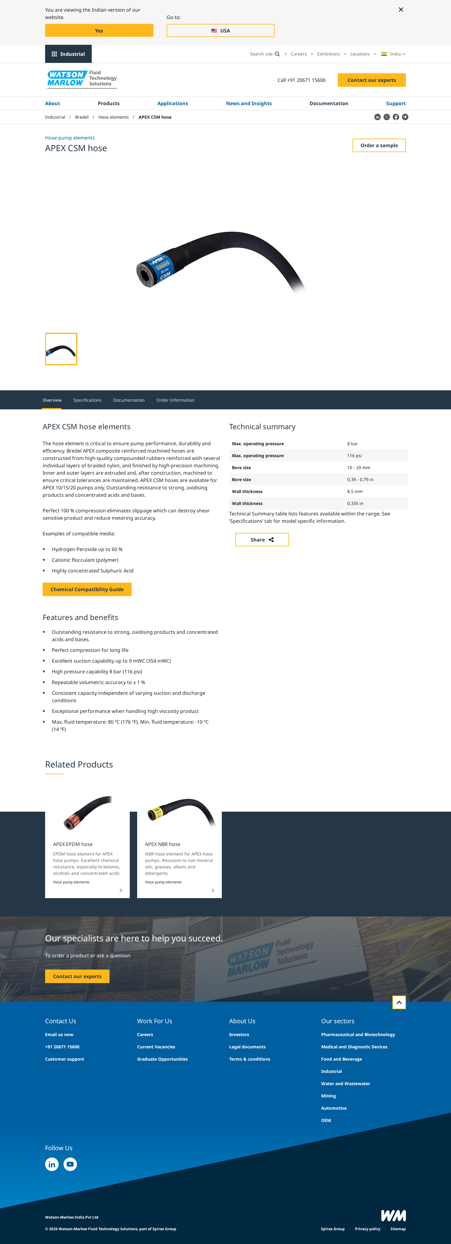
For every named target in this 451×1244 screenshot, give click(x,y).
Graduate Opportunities (162, 1059)
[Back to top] (399, 1002)
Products (109, 103)
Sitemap (398, 1228)
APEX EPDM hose (73, 844)
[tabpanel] (225, 576)
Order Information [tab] (175, 400)
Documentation (329, 103)
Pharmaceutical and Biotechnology (358, 1034)
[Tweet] (386, 117)
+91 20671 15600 (62, 1047)
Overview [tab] (52, 400)
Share (258, 539)
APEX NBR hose (162, 844)
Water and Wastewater (345, 1083)
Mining (328, 1096)
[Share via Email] (405, 117)
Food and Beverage (341, 1059)
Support (396, 103)
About (52, 103)
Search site (261, 54)
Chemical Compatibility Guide (87, 589)
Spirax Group (333, 1228)
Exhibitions (328, 54)
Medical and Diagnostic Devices (354, 1047)
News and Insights (249, 103)
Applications (172, 103)
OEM (326, 1120)
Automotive (334, 1108)
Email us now (59, 1034)
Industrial (72, 54)
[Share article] (377, 117)
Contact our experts (372, 80)
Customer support (64, 1059)
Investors (239, 1034)
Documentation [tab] (129, 400)
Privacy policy (367, 1228)
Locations (360, 54)
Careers (299, 54)
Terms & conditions (249, 1059)
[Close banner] (401, 9)
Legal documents (247, 1047)
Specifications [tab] (87, 400)
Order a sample (379, 145)
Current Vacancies (156, 1047)
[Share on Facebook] (395, 117)
